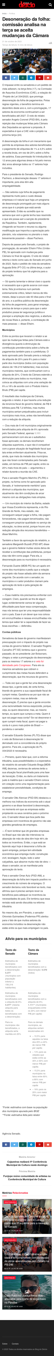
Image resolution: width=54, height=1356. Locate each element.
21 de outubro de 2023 (12, 41)
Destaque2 (10, 1202)
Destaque (10, 1278)
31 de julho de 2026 (14, 1231)
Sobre (4, 1343)
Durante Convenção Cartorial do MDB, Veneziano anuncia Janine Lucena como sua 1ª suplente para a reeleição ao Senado (26, 1221)
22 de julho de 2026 (14, 1269)
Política (12, 13)
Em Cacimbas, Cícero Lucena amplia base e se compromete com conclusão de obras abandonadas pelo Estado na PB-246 (26, 1259)
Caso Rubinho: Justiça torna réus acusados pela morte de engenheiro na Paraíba (25, 1298)
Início (4, 13)
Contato (15, 1343)
